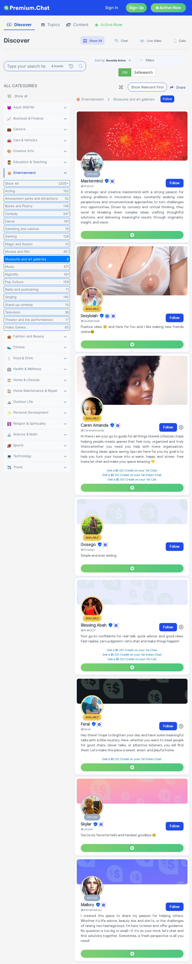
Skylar (86, 824)
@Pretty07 (88, 630)
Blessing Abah (94, 625)
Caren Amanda (95, 425)
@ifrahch (87, 186)
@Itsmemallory (91, 910)
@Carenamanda (92, 430)
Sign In (111, 7)
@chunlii (87, 829)
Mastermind (92, 181)
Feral (86, 724)
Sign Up (136, 7)
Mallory (88, 904)
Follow (167, 99)
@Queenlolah (90, 321)
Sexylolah (90, 315)
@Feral (85, 729)
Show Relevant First (147, 87)
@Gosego (88, 549)
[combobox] (160, 61)
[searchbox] (168, 60)
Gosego (89, 544)
